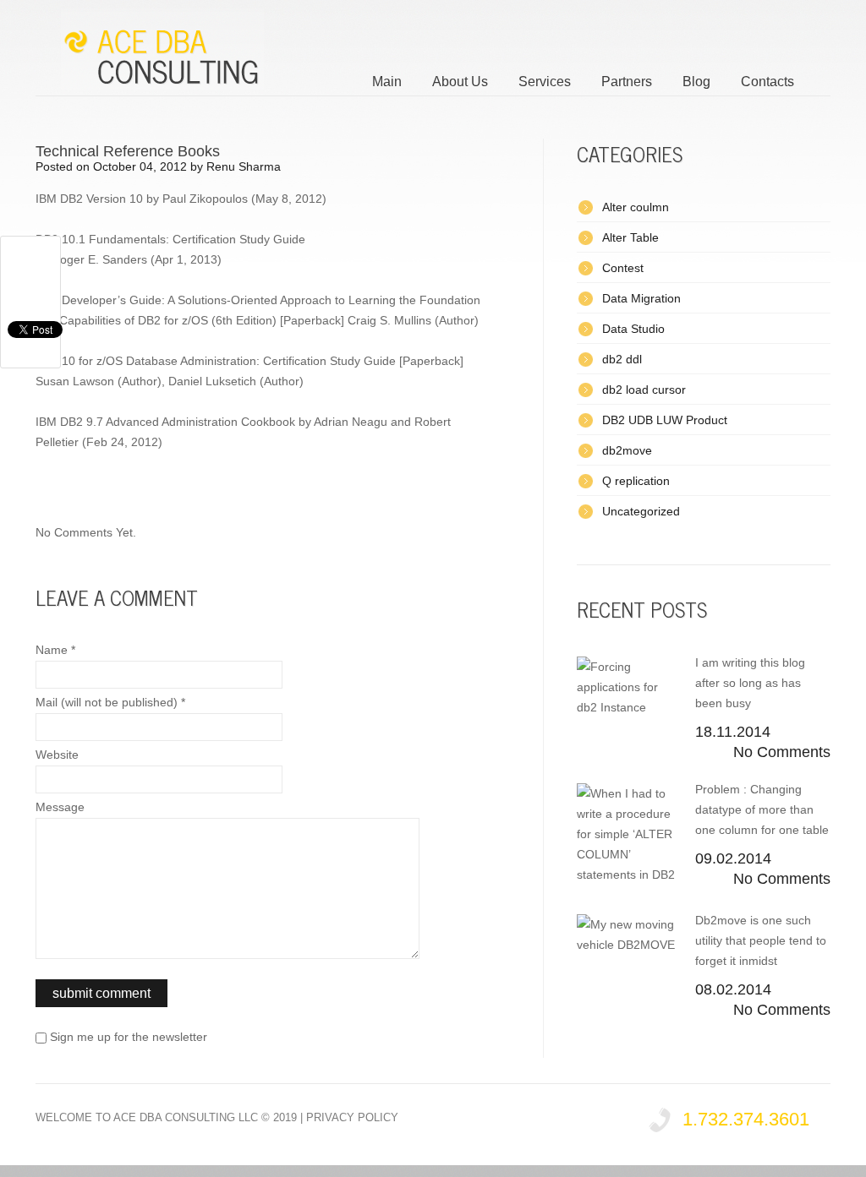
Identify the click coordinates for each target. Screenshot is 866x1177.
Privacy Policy (352, 1117)
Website (57, 754)
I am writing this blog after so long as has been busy (750, 683)
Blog (696, 81)
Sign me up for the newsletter (127, 1036)
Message (60, 807)
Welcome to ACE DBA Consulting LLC (147, 1117)
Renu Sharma (243, 166)
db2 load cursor (644, 389)
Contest (623, 268)
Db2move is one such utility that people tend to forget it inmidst (760, 940)
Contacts (767, 81)
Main (387, 81)
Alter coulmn (635, 207)
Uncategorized (641, 511)
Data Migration (641, 298)
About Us (460, 81)
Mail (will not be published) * (110, 702)
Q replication (636, 481)
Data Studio (633, 328)
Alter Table (630, 237)
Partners (626, 81)
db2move (627, 450)
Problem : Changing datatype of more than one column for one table (762, 809)
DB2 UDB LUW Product (664, 420)
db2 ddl (622, 359)
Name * (55, 650)
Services (544, 81)
